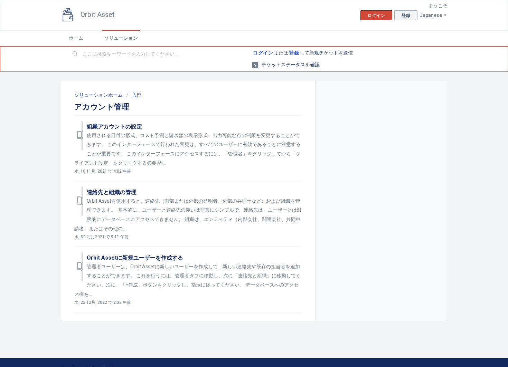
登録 (294, 53)
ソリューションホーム (99, 95)
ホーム (76, 38)
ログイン (263, 53)
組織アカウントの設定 (114, 126)
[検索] (75, 54)
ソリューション (121, 38)
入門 (137, 95)
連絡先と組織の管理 (112, 192)
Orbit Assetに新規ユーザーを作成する (135, 257)
